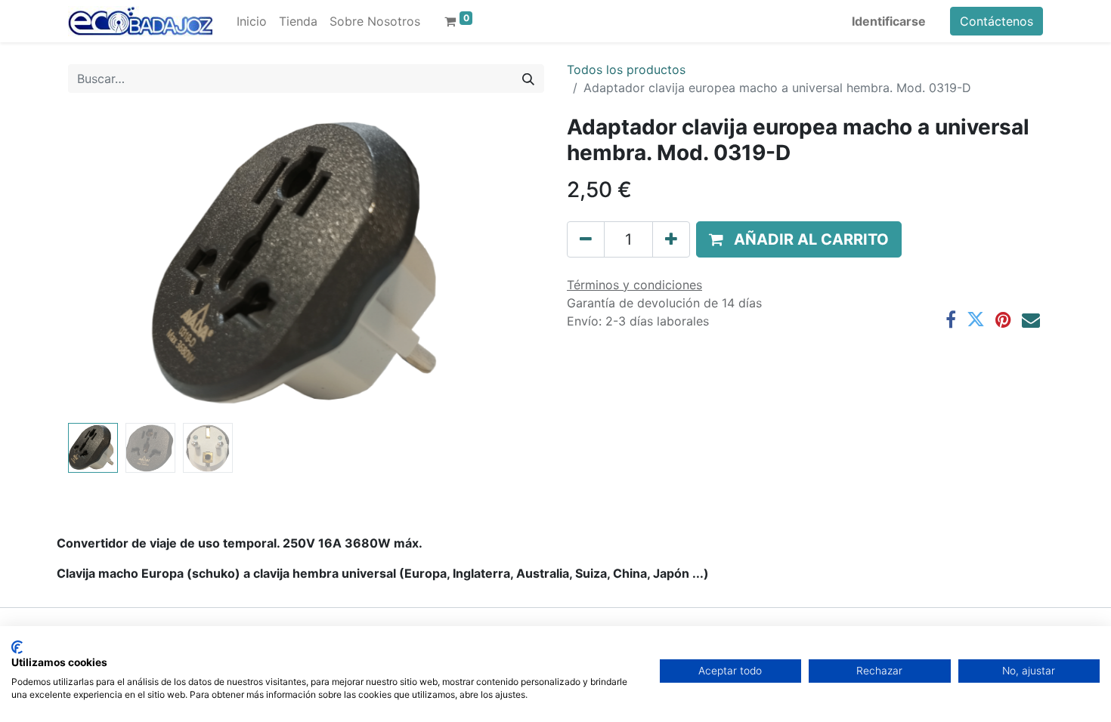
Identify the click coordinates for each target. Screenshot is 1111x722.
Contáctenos (996, 21)
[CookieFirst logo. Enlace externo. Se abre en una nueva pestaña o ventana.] (17, 647)
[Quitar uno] (586, 239)
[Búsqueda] (528, 78)
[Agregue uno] (671, 239)
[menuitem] (252, 21)
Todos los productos (626, 69)
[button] (104, 266)
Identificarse (889, 21)
